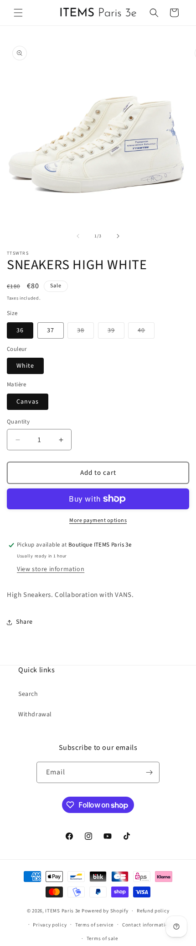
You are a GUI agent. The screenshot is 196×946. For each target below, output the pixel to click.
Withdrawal (35, 714)
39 (116, 332)
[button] (18, 13)
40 (146, 332)
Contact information (146, 924)
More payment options (98, 520)
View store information (50, 569)
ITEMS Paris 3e (62, 910)
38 (85, 332)
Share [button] (24, 621)
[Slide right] (118, 236)
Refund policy (153, 910)
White (25, 365)
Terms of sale (102, 938)
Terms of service (94, 924)
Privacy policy (50, 924)
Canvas (27, 401)
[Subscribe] (149, 772)
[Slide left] (78, 236)
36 (20, 330)
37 (50, 330)
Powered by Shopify (105, 910)
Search (28, 694)
